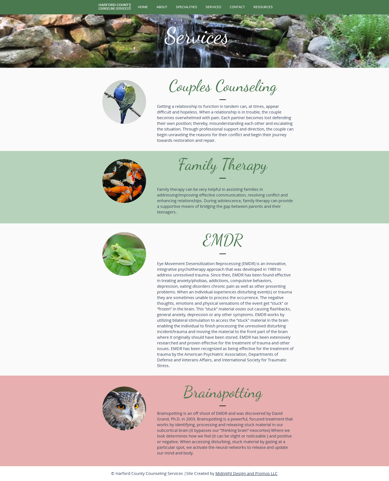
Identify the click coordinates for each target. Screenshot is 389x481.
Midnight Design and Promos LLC (246, 473)
